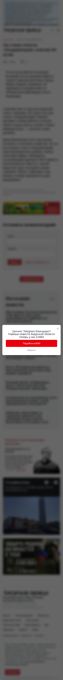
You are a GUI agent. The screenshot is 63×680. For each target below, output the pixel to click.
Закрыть (31, 350)
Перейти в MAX (31, 343)
